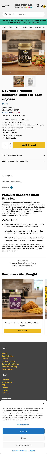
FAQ (3, 385)
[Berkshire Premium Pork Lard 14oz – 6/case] (22, 299)
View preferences (24, 445)
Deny (23, 438)
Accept (23, 431)
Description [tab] (7, 176)
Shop (11, 27)
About (4, 353)
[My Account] (38, 5)
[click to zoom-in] (24, 52)
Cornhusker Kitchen (25, 265)
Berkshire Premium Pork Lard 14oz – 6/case (22, 323)
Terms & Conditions (10, 364)
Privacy (5, 359)
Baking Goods (27, 27)
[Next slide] (41, 52)
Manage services (23, 424)
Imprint (32, 451)
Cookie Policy (8, 356)
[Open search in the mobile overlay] (23, 14)
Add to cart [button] (22, 331)
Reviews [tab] (7, 187)
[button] (43, 403)
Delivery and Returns (12, 155)
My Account (7, 382)
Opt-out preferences (19, 451)
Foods (18, 27)
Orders (5, 387)
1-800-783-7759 (14, 23)
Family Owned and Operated (15, 161)
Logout (5, 390)
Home (4, 27)
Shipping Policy (8, 361)
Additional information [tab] (12, 181)
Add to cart (29, 145)
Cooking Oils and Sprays (27, 263)
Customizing (7, 369)
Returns (5, 393)
